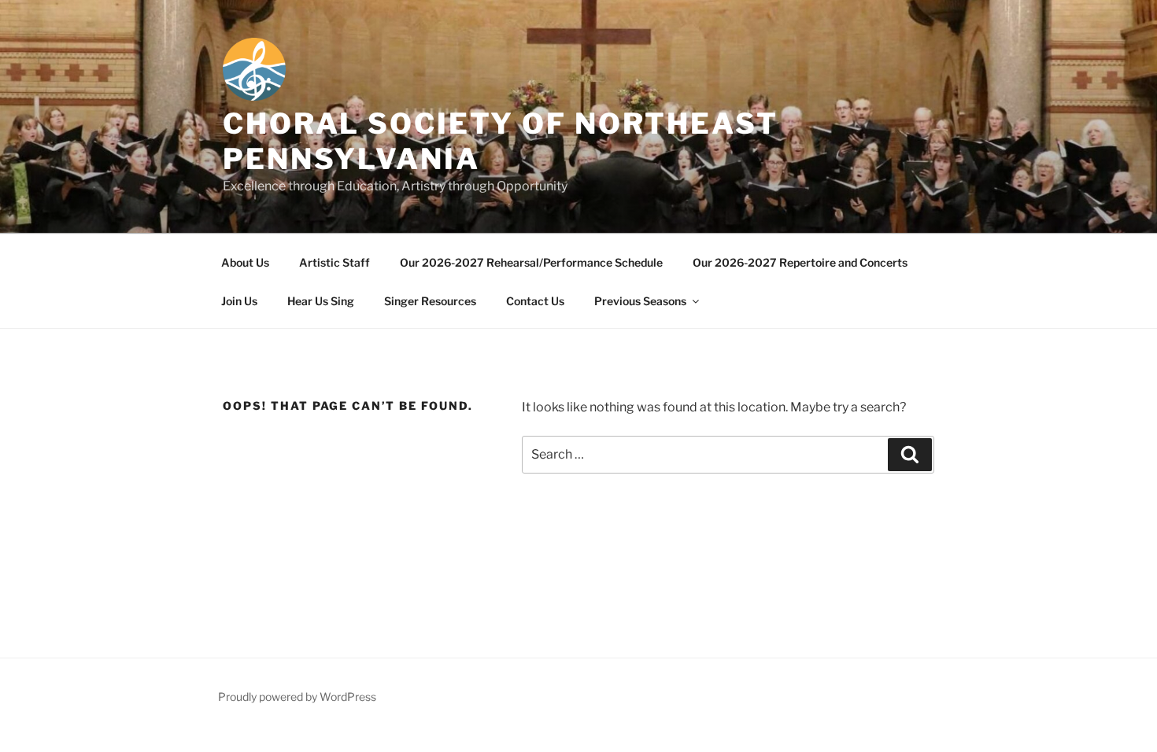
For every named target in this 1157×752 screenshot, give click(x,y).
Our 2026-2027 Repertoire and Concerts (800, 262)
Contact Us (535, 301)
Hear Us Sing (320, 301)
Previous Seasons (640, 301)
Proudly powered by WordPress (297, 696)
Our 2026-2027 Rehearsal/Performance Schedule (531, 262)
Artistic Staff (334, 262)
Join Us (239, 301)
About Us (245, 262)
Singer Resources (430, 301)
